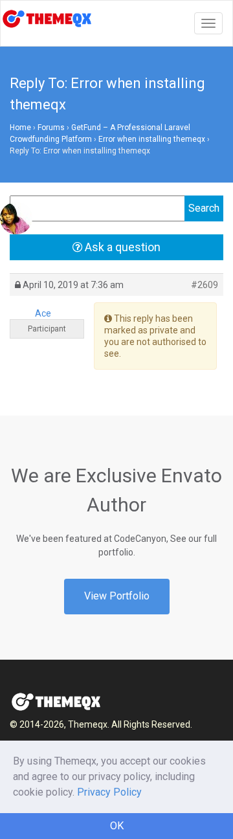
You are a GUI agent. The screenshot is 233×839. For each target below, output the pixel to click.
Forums (51, 127)
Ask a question (121, 247)
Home (20, 127)
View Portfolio (117, 596)
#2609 (204, 285)
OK (117, 826)
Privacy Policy (109, 792)
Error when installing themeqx (151, 139)
